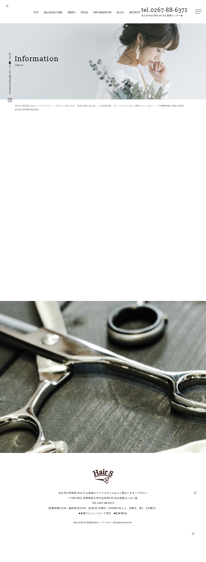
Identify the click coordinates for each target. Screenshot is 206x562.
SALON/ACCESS (53, 12)
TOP (35, 12)
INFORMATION (103, 12)
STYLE (84, 12)
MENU (71, 12)
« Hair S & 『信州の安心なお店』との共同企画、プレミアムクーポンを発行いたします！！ (95, 172)
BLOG (120, 12)
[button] (18, 266)
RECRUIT (134, 12)
